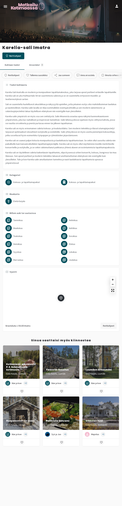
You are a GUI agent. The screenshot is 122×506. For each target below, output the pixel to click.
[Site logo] (28, 6)
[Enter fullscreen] (112, 290)
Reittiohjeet (108, 325)
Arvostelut (36, 64)
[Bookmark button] (21, 391)
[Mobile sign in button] (117, 6)
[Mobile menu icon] (5, 6)
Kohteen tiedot (12, 64)
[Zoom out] (112, 284)
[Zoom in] (112, 279)
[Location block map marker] (61, 298)
